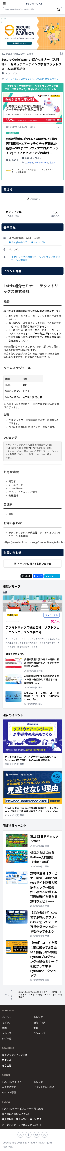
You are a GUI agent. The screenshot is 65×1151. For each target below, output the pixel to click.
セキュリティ (52, 78)
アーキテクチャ (41, 162)
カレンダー (39, 1017)
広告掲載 (6, 1060)
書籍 (36, 1027)
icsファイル (39, 242)
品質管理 (29, 162)
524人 (55, 621)
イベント (12, 994)
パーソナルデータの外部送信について (22, 1124)
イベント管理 (9, 1092)
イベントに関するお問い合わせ (34, 563)
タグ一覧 (6, 1038)
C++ (8, 78)
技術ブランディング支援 (15, 1054)
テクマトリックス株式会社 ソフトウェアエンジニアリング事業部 (34, 258)
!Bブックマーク (52, 576)
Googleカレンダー (20, 242)
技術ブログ (39, 1022)
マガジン (6, 1022)
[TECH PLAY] (34, 4)
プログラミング (26, 78)
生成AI (52, 162)
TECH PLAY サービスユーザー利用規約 (22, 1108)
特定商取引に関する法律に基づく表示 (22, 1119)
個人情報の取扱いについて (16, 1114)
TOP (5, 994)
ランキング (39, 1033)
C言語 (14, 78)
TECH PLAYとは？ (11, 1081)
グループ (6, 1033)
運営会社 (6, 1065)
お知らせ (38, 1081)
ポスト (28, 576)
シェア (39, 576)
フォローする (51, 615)
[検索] (58, 9)
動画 (4, 1027)
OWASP (40, 78)
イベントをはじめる (44, 1087)
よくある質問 (9, 1087)
